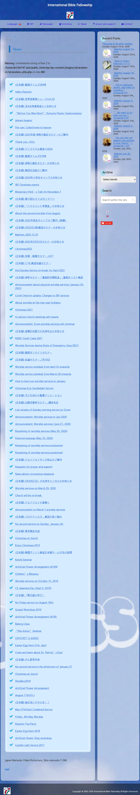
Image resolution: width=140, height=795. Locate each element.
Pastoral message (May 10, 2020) (34, 438)
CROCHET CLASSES (27, 638)
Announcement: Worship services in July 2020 (41, 417)
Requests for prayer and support (33, 466)
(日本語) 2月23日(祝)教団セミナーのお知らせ (40, 227)
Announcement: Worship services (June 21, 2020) (43, 424)
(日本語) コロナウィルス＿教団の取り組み (38, 516)
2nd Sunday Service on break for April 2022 (40, 270)
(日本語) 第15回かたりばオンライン (35, 199)
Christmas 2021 (24, 309)
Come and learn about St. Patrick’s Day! (39, 652)
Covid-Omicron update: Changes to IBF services (42, 295)
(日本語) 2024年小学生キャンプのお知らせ (38, 177)
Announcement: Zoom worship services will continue (45, 324)
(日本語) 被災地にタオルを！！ (32, 702)
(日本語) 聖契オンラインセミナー (33, 352)
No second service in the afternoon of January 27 (43, 666)
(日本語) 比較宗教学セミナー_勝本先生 (36, 402)
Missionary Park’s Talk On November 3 (38, 191)
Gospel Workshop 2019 (28, 609)
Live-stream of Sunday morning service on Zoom (42, 409)
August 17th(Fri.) (25, 695)
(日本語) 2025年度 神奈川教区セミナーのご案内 (41, 134)
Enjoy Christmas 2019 (27, 545)
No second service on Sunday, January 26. (39, 524)
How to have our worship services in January (40, 381)
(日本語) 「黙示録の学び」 (30, 595)
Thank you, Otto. (25, 142)
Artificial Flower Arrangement (32, 688)
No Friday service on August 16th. (34, 602)
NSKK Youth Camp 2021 (28, 338)
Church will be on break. (28, 495)
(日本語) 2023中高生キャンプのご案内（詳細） (41, 220)
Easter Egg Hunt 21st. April (30, 645)
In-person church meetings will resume (37, 316)
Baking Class (22, 623)
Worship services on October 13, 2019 (36, 581)
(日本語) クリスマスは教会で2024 (34, 149)
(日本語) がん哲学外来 (27, 659)
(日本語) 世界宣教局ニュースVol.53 (35, 99)
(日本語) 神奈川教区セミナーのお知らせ (37, 163)
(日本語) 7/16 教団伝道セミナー (33, 263)
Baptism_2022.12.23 (26, 234)
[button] (133, 199)
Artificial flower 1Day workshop (33, 738)
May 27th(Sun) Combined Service (33, 709)
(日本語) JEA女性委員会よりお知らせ (35, 106)
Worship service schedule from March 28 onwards (43, 374)
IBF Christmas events (27, 184)
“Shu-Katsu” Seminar (28, 631)
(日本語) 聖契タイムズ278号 (30, 156)
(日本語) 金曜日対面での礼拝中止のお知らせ (39, 331)
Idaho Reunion (23, 91)
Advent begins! (23, 120)
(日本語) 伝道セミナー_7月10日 (32, 359)
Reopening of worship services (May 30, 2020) (41, 431)
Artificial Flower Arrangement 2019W (36, 566)
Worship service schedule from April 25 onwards (42, 366)
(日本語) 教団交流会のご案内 (31, 170)
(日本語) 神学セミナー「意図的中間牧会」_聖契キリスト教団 (49, 277)
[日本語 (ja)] (107, 212)
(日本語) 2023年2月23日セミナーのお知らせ (39, 241)
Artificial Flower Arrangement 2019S (36, 616)
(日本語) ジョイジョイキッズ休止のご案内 (38, 459)
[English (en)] (107, 216)
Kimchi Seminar (23, 559)
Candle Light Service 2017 (29, 745)
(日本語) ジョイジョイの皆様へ (32, 502)
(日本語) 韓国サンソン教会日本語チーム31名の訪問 (43, 552)
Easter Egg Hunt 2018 (27, 731)
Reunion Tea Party (25, 724)
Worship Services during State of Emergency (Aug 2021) (47, 345)
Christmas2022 (23, 248)
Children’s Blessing (26, 574)
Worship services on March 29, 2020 (35, 488)
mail (7, 769)
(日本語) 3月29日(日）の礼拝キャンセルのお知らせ (43, 481)
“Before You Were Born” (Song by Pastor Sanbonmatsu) (48, 113)
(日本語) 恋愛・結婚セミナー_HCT (34, 256)
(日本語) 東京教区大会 (27, 531)
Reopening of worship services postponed (39, 445)
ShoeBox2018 (23, 681)
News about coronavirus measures (34, 474)
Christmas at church (26, 538)
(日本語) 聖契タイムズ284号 (30, 84)
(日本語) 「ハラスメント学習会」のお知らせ (39, 206)
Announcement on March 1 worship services (40, 509)
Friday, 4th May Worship (29, 716)
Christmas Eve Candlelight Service (34, 388)
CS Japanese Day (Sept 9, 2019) (33, 588)
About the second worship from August (37, 213)
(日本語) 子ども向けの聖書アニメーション (38, 395)
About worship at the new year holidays (38, 302)
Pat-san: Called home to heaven (33, 127)
